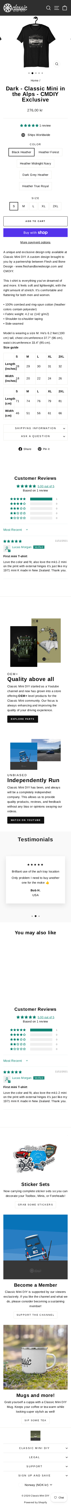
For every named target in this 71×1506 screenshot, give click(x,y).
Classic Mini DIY (34, 1448)
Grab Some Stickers (35, 1204)
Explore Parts (23, 719)
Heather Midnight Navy (35, 163)
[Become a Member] (35, 1247)
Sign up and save (34, 1475)
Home (35, 80)
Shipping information (35, 428)
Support (34, 1466)
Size (35, 198)
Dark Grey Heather (35, 174)
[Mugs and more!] (35, 1357)
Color (35, 144)
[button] (29, 125)
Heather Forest (49, 152)
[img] (12, 541)
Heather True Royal (35, 186)
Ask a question (35, 436)
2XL (55, 206)
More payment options (35, 242)
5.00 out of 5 (46, 486)
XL (43, 206)
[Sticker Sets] (35, 1156)
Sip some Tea (35, 1420)
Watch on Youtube (26, 820)
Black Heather (21, 152)
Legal (34, 1457)
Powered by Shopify (35, 1502)
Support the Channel (36, 1315)
